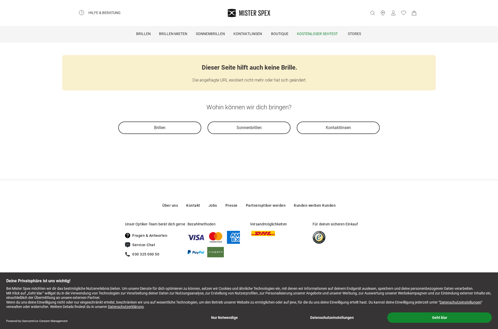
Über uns (170, 205)
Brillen (143, 34)
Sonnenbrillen (210, 34)
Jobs (213, 205)
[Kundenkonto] (393, 13)
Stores (354, 34)
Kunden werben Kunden (315, 205)
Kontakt (193, 205)
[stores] (383, 13)
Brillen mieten (173, 34)
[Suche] (372, 13)
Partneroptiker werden (266, 205)
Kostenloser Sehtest (317, 34)
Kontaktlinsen (247, 34)
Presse (231, 205)
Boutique (279, 34)
